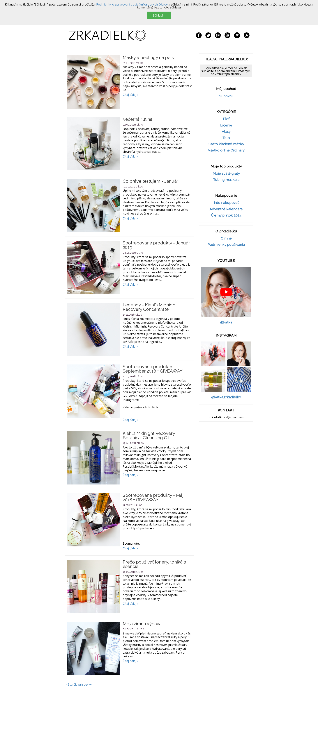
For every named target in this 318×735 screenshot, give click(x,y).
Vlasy (226, 131)
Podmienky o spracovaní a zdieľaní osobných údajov (132, 4)
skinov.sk (226, 96)
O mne (226, 238)
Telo (226, 138)
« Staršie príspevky (79, 684)
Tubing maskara (226, 179)
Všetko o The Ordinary (226, 150)
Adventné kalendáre (226, 209)
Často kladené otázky (226, 144)
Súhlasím (159, 15)
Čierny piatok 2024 (226, 215)
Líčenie (226, 125)
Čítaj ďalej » (130, 95)
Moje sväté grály (226, 173)
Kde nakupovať (226, 202)
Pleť (226, 119)
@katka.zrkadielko (226, 397)
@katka (226, 322)
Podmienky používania (226, 244)
